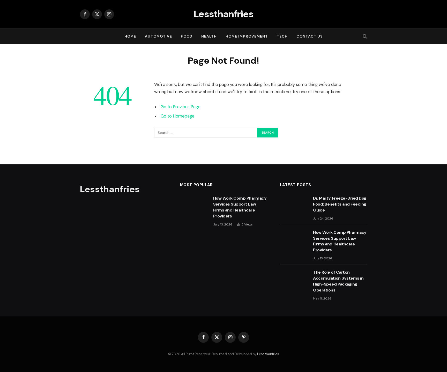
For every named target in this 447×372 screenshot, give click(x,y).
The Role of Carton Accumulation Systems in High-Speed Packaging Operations (338, 281)
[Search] (364, 36)
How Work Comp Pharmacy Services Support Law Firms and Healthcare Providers (239, 207)
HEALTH (209, 36)
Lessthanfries (268, 354)
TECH (282, 36)
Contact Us (309, 36)
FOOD (186, 36)
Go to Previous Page (180, 107)
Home (130, 36)
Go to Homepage (178, 116)
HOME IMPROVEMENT (247, 36)
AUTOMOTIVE (158, 36)
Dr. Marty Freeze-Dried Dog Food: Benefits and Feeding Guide (339, 204)
